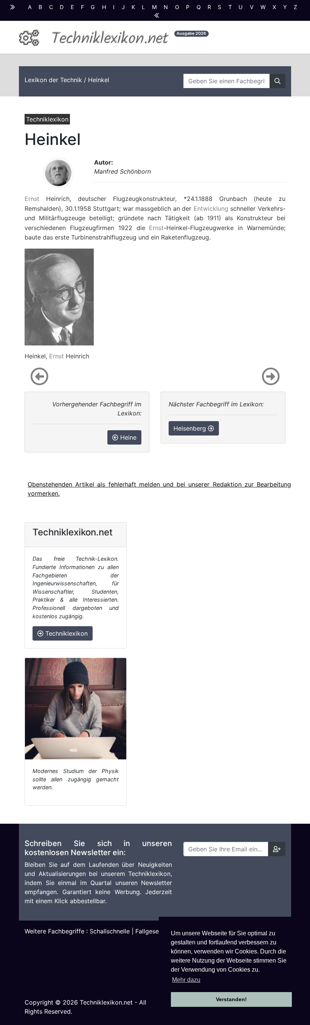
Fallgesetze (151, 931)
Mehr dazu (186, 980)
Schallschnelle (110, 931)
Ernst (32, 198)
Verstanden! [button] (231, 999)
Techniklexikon (65, 633)
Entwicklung (211, 208)
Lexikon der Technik (53, 80)
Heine (127, 437)
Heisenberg (191, 428)
